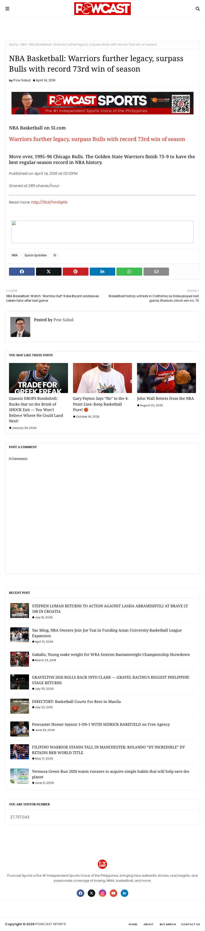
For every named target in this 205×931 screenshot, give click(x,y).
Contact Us (190, 924)
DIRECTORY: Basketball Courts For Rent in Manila (76, 701)
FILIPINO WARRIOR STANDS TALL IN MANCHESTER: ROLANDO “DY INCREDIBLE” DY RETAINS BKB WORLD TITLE (108, 749)
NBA (23, 44)
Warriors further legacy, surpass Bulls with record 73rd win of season (97, 138)
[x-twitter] (91, 893)
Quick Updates (35, 255)
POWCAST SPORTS (50, 924)
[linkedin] (124, 893)
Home (13, 44)
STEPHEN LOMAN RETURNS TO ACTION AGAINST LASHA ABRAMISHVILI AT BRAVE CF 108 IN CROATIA (110, 608)
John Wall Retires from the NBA (165, 398)
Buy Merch (168, 924)
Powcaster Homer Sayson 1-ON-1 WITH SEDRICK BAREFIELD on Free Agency (101, 724)
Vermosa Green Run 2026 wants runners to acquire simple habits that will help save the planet (110, 774)
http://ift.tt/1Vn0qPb (49, 202)
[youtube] (113, 893)
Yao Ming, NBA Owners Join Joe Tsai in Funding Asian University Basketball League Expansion (107, 633)
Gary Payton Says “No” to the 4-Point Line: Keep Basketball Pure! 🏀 (100, 404)
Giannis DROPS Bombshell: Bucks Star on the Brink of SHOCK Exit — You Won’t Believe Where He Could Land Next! (36, 409)
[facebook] (80, 893)
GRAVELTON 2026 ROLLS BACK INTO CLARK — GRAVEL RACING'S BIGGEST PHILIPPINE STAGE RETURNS (110, 680)
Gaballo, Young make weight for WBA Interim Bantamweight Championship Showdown (111, 654)
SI (55, 255)
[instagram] (102, 893)
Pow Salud (22, 80)
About (149, 924)
